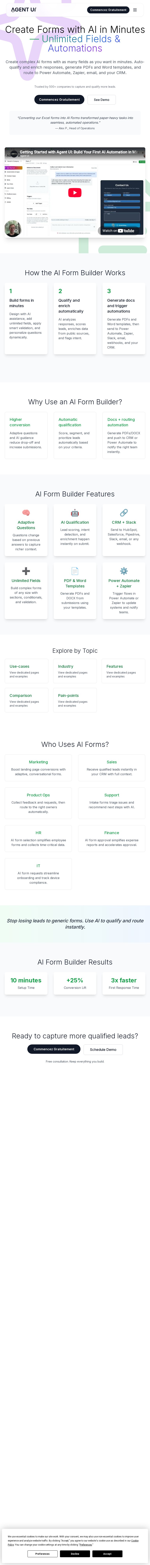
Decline (75, 1554)
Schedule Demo (103, 1050)
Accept (107, 1554)
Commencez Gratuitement (108, 9)
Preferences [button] (86, 1544)
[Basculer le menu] (135, 10)
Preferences (42, 1554)
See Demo (101, 100)
